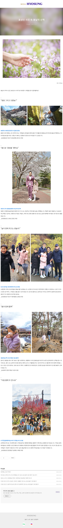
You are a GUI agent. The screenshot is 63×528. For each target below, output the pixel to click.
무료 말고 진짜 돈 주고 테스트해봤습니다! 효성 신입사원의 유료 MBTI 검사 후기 (19, 475)
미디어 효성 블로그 (9, 491)
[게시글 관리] (7, 458)
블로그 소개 (27, 519)
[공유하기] (5, 458)
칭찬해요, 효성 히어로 (6, 472)
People (28, 24)
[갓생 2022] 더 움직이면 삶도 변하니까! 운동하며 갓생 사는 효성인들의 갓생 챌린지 (20, 484)
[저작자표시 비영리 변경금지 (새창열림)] (18, 458)
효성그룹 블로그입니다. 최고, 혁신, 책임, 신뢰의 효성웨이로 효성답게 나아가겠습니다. (22, 493)
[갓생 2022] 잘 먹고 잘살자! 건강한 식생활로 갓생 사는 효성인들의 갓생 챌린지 (19, 481)
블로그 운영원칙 (34, 519)
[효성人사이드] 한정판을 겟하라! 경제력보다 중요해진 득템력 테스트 (16, 478)
